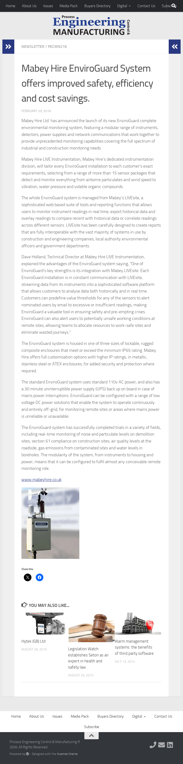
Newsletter (32, 46)
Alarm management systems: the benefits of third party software (134, 647)
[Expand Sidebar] (8, 47)
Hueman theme (67, 754)
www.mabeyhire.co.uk (41, 479)
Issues (48, 6)
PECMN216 (57, 46)
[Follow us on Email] (161, 745)
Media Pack (69, 6)
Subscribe (91, 726)
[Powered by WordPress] (27, 753)
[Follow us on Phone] (153, 745)
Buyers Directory (97, 6)
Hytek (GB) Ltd (33, 641)
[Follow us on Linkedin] (170, 745)
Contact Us (146, 6)
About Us (29, 6)
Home (10, 6)
